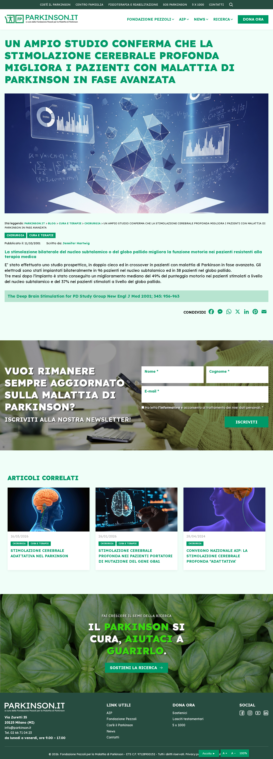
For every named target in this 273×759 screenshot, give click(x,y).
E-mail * (151, 391)
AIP (182, 19)
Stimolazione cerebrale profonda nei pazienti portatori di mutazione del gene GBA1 (135, 556)
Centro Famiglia (89, 4)
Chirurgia (15, 235)
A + (225, 753)
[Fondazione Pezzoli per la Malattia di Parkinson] (53, 19)
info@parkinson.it (18, 728)
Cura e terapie (41, 235)
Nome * (151, 371)
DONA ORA (253, 19)
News (199, 19)
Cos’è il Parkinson (55, 4)
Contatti (216, 4)
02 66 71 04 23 (21, 733)
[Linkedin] (265, 714)
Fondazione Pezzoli (149, 19)
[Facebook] (241, 714)
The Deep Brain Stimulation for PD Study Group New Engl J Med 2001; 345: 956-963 (93, 296)
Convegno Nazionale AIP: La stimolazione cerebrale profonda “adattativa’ (216, 556)
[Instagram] (249, 714)
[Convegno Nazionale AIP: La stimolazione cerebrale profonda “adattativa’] (224, 509)
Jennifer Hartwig (76, 243)
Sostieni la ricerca (133, 667)
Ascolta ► (208, 753)
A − (233, 753)
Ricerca (221, 19)
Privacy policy (194, 754)
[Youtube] (257, 714)
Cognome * (219, 371)
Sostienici (179, 713)
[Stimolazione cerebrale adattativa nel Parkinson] (49, 509)
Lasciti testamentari (187, 719)
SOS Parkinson (175, 4)
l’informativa (169, 407)
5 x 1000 (198, 4)
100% (243, 753)
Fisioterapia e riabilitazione (133, 4)
